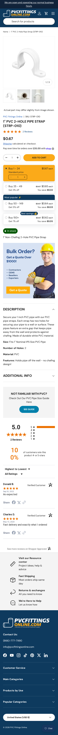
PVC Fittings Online (12, 116)
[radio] (29, 173)
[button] (46, 13)
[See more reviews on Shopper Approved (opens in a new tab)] (24, 502)
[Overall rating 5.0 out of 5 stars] (12, 132)
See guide (29, 409)
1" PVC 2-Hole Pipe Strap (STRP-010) (27, 32)
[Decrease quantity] (11, 177)
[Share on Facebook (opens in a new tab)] (14, 502)
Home (5, 32)
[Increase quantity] (24, 177)
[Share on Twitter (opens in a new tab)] (19, 502)
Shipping (7, 143)
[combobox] (29, 21)
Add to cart (39, 157)
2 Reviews (27, 131)
